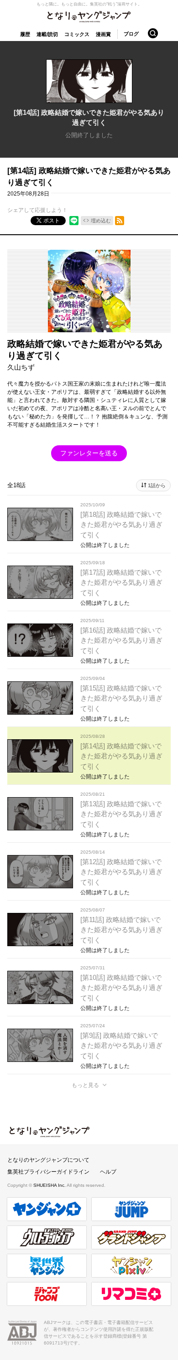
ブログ (131, 33)
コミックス (76, 34)
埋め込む (101, 220)
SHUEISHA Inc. (50, 1185)
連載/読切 (47, 34)
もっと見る (85, 1085)
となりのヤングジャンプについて (48, 1160)
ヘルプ (108, 1172)
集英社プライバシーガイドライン (48, 1172)
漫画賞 (103, 34)
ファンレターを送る (89, 453)
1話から (157, 485)
